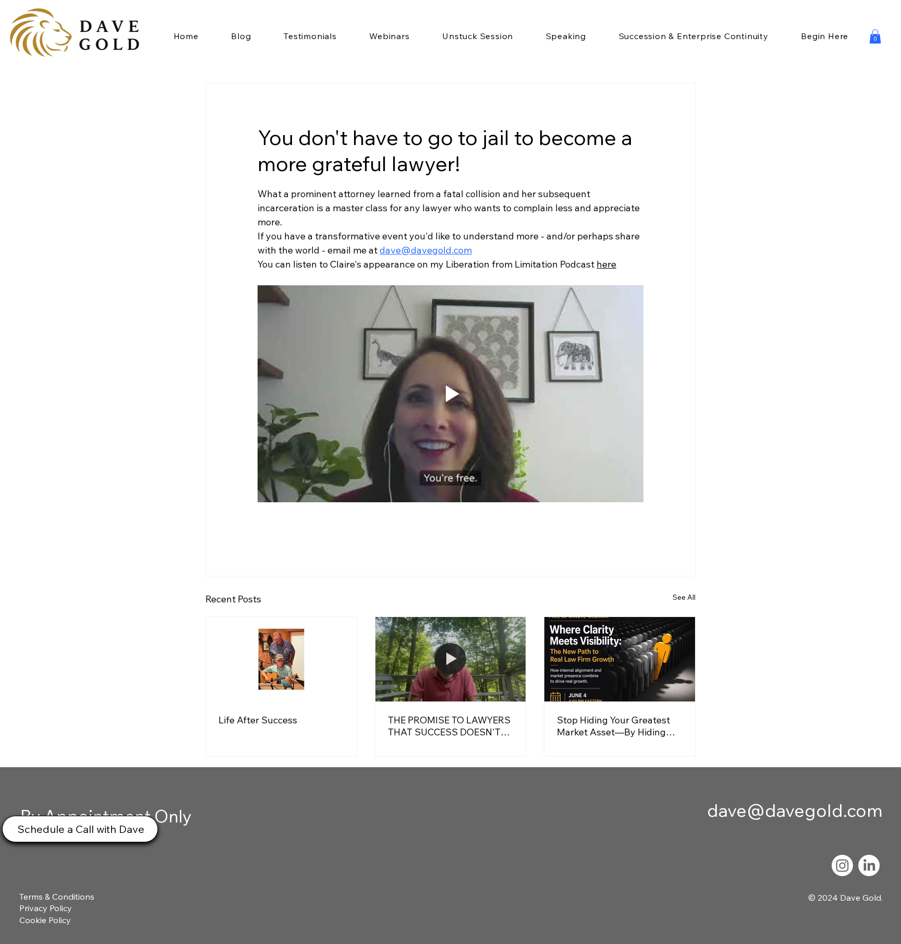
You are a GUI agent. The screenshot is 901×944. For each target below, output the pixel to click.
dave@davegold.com (795, 810)
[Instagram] (842, 865)
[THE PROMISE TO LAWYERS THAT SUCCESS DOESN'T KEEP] (450, 659)
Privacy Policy (45, 908)
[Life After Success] (281, 659)
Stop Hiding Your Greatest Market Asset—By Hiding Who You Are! (613, 726)
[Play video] (450, 393)
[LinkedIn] (869, 865)
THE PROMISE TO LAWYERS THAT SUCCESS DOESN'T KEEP (449, 726)
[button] (875, 36)
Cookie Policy (45, 920)
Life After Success (257, 720)
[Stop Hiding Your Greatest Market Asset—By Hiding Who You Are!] (619, 659)
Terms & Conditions (56, 896)
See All (684, 597)
